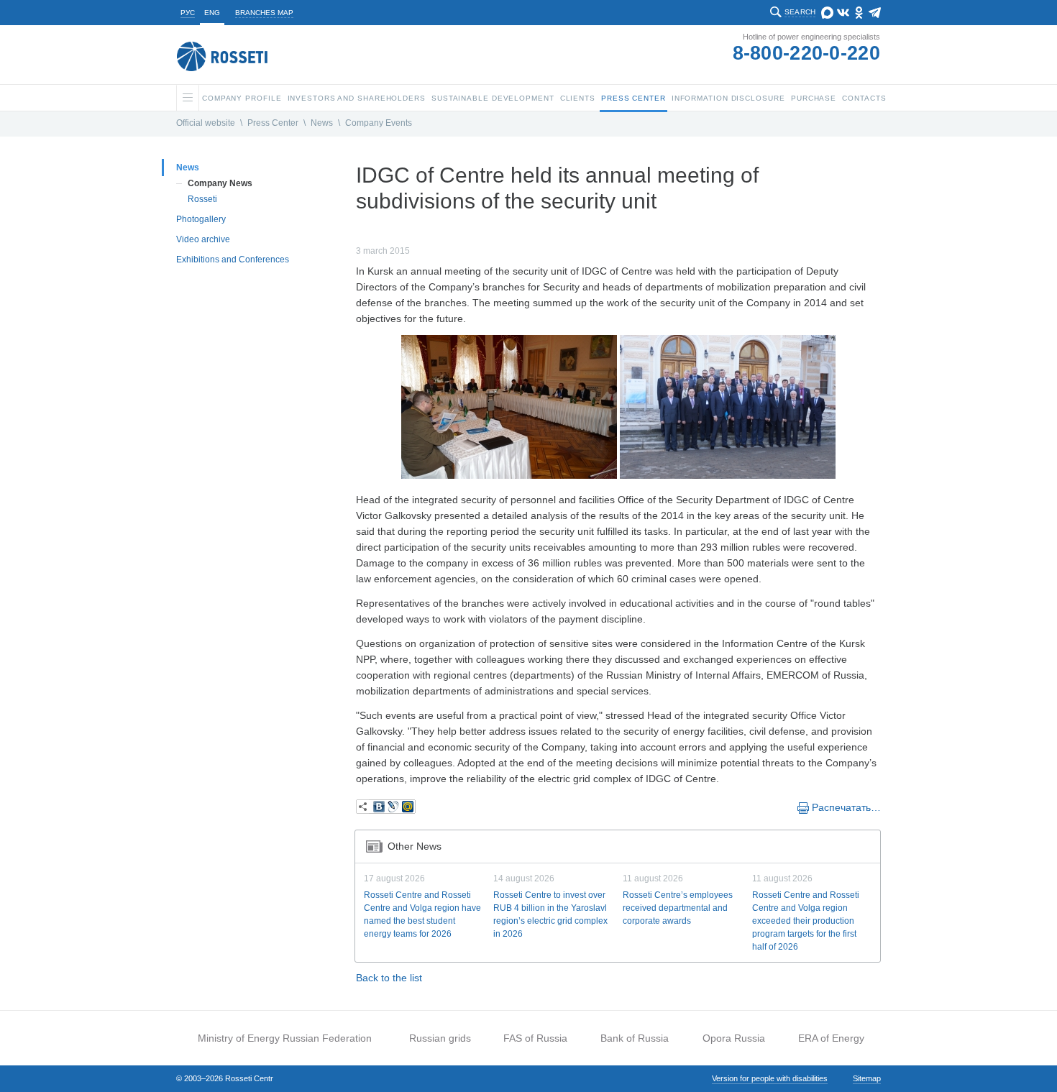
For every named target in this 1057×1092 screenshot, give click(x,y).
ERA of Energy (831, 1038)
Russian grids (440, 1038)
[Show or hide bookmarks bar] (363, 806)
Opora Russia (734, 1038)
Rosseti (202, 199)
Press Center (272, 123)
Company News (220, 183)
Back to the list (389, 977)
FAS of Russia (535, 1038)
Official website (205, 123)
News (322, 123)
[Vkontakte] (379, 806)
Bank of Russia (634, 1038)
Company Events (378, 123)
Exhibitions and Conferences (232, 259)
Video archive (203, 239)
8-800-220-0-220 (807, 53)
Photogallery (201, 219)
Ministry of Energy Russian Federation (285, 1038)
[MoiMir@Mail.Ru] (407, 806)
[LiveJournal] (393, 806)
